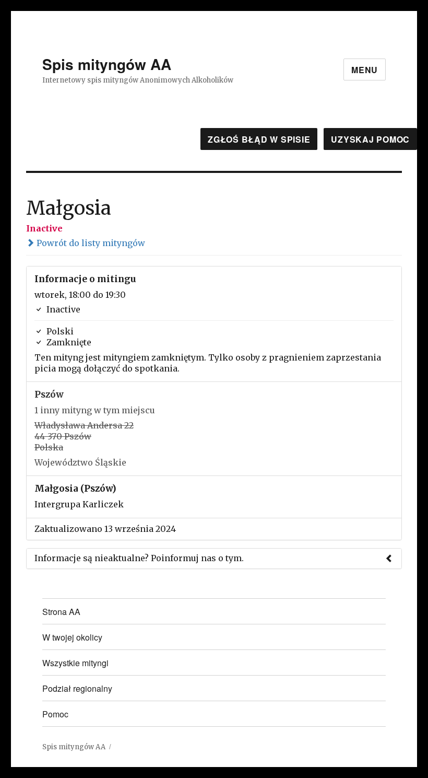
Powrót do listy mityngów (89, 243)
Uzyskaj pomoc (370, 139)
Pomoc (55, 714)
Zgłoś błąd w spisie (259, 139)
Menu (364, 70)
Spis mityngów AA (106, 64)
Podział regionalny (77, 688)
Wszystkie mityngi (75, 663)
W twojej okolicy (72, 637)
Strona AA (61, 612)
